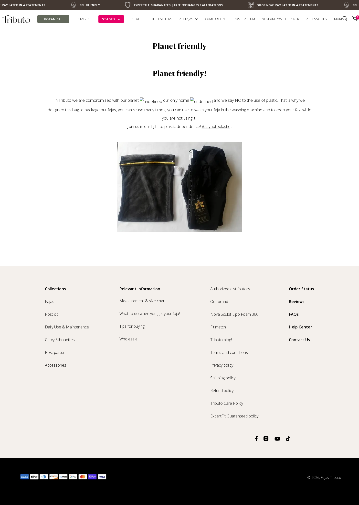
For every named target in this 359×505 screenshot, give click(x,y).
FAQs (294, 314)
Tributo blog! (221, 339)
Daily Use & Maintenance (67, 327)
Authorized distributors (230, 289)
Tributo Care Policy (226, 403)
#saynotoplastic (216, 126)
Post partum (55, 352)
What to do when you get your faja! (149, 313)
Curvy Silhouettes (60, 339)
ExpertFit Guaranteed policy (234, 416)
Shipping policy (222, 378)
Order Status (301, 289)
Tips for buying (132, 326)
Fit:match (218, 327)
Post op (52, 314)
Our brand (219, 301)
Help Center (300, 327)
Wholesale (128, 339)
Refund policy (221, 390)
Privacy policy (221, 365)
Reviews (297, 301)
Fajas (49, 301)
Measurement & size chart (142, 300)
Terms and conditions (229, 352)
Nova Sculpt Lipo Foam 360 (234, 314)
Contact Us (299, 339)
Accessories (55, 365)
